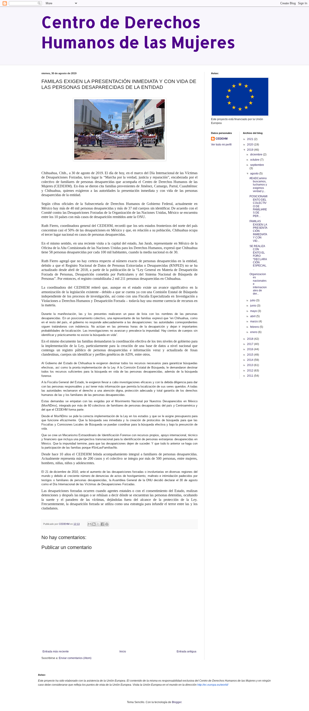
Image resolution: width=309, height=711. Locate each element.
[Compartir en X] (98, 524)
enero (254, 332)
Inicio (122, 651)
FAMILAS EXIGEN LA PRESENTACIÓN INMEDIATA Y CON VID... (258, 231)
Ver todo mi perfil (221, 144)
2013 (250, 365)
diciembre (256, 154)
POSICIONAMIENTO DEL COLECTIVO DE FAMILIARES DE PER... (258, 206)
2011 (250, 375)
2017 (250, 344)
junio (253, 305)
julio (253, 300)
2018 (250, 338)
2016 (250, 349)
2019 (250, 149)
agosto (254, 173)
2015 (250, 354)
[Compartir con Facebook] (102, 524)
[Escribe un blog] (94, 524)
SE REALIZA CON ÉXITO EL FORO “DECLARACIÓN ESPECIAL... (258, 258)
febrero (255, 326)
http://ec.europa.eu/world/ (212, 684)
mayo (254, 311)
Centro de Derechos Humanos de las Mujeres (138, 32)
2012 (250, 370)
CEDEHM (222, 138)
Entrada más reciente (56, 651)
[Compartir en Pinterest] (107, 524)
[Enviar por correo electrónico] (89, 524)
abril (253, 316)
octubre (255, 159)
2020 (250, 144)
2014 (250, 359)
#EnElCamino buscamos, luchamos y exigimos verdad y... (258, 185)
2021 (250, 139)
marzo (254, 321)
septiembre (257, 164)
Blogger (176, 702)
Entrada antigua (186, 651)
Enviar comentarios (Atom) (75, 658)
